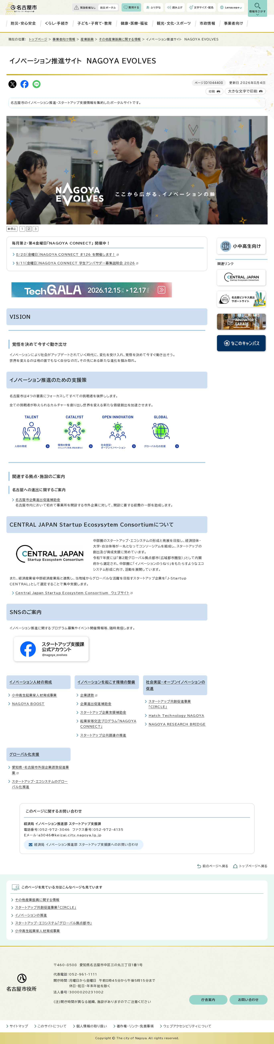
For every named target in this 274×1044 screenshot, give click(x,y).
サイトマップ (19, 1026)
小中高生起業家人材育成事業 (34, 695)
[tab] (22, 229)
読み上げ (177, 7)
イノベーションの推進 (31, 915)
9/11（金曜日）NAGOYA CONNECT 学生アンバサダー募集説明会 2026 (75, 263)
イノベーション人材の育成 (30, 682)
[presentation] (22, 229)
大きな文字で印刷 (243, 91)
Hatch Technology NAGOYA (176, 715)
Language (232, 7)
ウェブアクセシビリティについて (187, 1026)
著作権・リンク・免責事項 (135, 1026)
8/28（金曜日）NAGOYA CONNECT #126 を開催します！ (66, 254)
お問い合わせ (248, 999)
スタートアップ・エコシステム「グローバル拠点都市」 (53, 923)
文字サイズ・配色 (204, 7)
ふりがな (156, 7)
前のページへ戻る (215, 866)
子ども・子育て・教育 (94, 23)
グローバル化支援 (24, 754)
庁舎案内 (208, 999)
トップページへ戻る (253, 866)
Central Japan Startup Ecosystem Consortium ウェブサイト (72, 592)
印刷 (212, 91)
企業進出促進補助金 (95, 703)
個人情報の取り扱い (91, 1026)
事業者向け (233, 23)
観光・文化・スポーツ (174, 23)
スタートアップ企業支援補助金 (103, 712)
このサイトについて (52, 1026)
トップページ (38, 39)
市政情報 (207, 23)
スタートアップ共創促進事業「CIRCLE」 (45, 907)
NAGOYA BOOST (28, 703)
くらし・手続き (57, 23)
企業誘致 (87, 695)
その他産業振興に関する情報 (120, 39)
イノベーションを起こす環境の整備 (106, 682)
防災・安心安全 (23, 23)
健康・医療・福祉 (134, 23)
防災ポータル (108, 7)
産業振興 (87, 39)
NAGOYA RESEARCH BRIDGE (177, 724)
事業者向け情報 (64, 39)
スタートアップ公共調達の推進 (103, 735)
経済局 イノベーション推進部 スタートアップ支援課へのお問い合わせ (86, 844)
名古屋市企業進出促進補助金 (37, 499)
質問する (134, 7)
